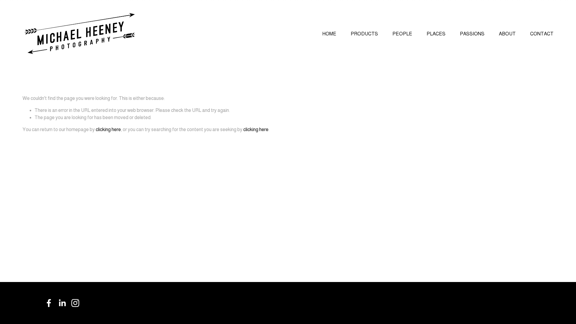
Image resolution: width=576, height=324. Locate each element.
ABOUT (507, 33)
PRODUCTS (364, 33)
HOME (329, 33)
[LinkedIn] (62, 303)
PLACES (436, 33)
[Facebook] (49, 303)
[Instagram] (75, 303)
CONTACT (542, 33)
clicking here (108, 129)
